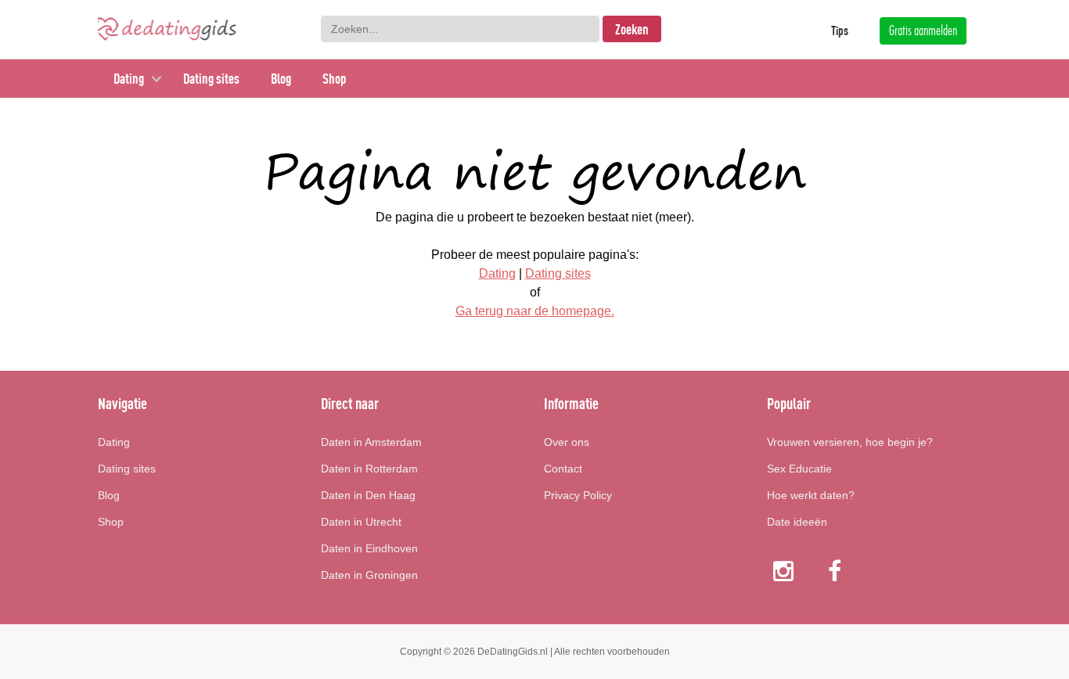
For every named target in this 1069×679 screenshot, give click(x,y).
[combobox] (460, 29)
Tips (839, 30)
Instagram (784, 570)
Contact (563, 468)
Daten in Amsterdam (371, 442)
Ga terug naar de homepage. (534, 311)
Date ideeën (797, 522)
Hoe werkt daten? (811, 495)
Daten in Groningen (369, 575)
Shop (334, 78)
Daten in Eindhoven (369, 548)
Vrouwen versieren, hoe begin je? (850, 442)
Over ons (566, 442)
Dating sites (211, 78)
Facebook (836, 570)
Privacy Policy (578, 495)
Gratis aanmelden (923, 30)
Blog (281, 78)
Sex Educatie (799, 468)
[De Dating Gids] (167, 29)
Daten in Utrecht (361, 522)
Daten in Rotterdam (369, 468)
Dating (128, 78)
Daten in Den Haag (368, 495)
